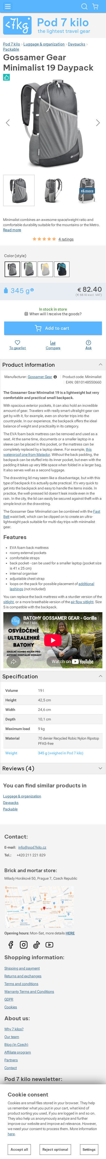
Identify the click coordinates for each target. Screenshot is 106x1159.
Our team (11, 1037)
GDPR (8, 999)
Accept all (19, 1149)
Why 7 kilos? (13, 1029)
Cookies (10, 1007)
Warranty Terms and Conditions (29, 991)
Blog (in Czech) (16, 1044)
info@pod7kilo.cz (32, 847)
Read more (12, 230)
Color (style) (15, 256)
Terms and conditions (21, 984)
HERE (70, 933)
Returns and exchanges (22, 976)
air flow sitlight (82, 602)
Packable (10, 809)
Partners (11, 1060)
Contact (10, 1068)
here (11, 1134)
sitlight (8, 602)
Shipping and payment (22, 968)
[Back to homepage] (53, 25)
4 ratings (66, 239)
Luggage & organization (22, 796)
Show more (32, 290)
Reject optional (55, 1149)
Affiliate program (17, 1052)
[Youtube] (10, 943)
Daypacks (11, 803)
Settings (89, 1150)
